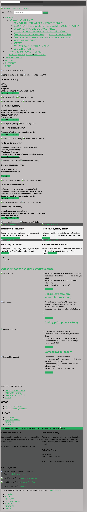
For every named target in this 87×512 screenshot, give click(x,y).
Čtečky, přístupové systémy (29, 34)
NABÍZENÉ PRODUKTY (10, 93)
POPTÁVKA (40, 54)
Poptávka (52, 253)
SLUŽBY (39, 51)
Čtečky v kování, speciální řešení (31, 37)
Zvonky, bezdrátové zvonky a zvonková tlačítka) (40, 31)
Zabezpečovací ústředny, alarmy (31, 46)
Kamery (18, 43)
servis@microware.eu (28, 478)
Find (45, 12)
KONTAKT (10, 60)
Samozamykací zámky (25, 40)
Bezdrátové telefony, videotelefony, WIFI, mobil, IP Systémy (46, 25)
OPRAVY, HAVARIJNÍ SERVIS (22, 54)
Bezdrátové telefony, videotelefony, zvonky (58, 295)
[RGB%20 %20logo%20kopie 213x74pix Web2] (15, 8)
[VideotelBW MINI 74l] (10, 224)
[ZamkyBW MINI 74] (9, 240)
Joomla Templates (55, 490)
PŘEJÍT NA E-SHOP (73, 428)
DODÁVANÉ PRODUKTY (10, 238)
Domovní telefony (28, 482)
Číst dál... (49, 289)
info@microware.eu (18, 474)
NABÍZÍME (10, 17)
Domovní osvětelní (24, 48)
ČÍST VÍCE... (5, 176)
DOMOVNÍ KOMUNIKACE (21, 20)
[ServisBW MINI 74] (50, 240)
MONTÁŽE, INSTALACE (20, 51)
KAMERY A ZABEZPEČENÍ (61, 37)
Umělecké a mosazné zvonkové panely (34, 28)
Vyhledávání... (7, 12)
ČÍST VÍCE (46, 238)
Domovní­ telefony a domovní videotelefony (38, 23)
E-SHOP (9, 66)
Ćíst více (5, 253)
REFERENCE (10, 63)
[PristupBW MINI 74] (50, 224)
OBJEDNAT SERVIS (13, 57)
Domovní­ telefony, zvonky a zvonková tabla (27, 268)
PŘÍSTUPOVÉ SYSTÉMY (60, 34)
